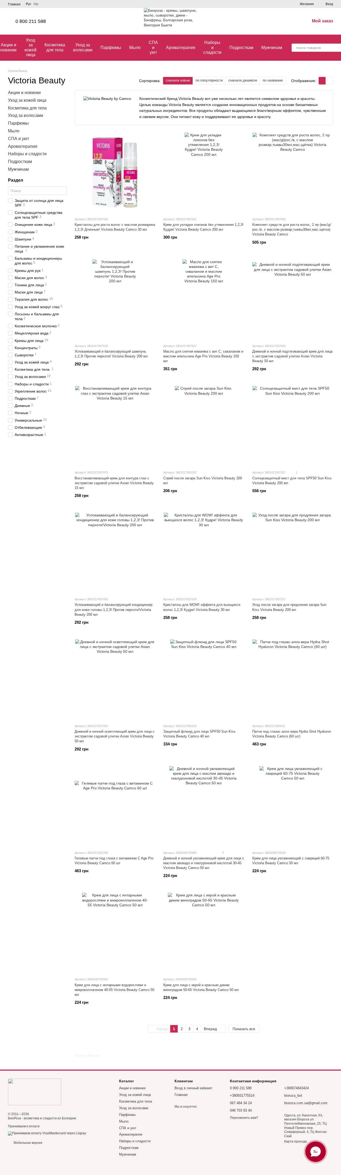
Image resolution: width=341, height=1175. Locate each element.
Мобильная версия (27, 1143)
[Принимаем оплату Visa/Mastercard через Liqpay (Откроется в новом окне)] (47, 1133)
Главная (14, 4)
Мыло (135, 47)
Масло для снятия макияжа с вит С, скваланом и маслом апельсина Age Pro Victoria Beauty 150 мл (203, 356)
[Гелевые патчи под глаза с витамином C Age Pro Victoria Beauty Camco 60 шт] (115, 806)
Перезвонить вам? (244, 1118)
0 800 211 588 (30, 21)
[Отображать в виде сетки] (322, 80)
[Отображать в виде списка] (329, 80)
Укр (35, 4)
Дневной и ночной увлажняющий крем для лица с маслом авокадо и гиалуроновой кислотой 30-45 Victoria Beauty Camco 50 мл (203, 863)
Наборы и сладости (212, 47)
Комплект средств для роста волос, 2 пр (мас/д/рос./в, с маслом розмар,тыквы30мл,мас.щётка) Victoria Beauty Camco (291, 229)
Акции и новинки (24, 92)
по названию (273, 80)
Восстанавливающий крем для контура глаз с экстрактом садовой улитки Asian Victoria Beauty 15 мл (114, 483)
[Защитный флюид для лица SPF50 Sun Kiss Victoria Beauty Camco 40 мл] (203, 679)
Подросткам (241, 47)
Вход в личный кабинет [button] (193, 1088)
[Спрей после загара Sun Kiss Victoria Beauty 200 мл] (203, 426)
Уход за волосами (82, 47)
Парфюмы (110, 47)
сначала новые (178, 80)
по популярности (209, 80)
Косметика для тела (54, 47)
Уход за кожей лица (30, 47)
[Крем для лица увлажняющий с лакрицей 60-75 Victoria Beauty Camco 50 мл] (292, 806)
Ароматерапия (180, 47)
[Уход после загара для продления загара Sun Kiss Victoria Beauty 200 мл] (292, 553)
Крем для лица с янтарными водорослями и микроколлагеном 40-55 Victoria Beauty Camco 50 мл (114, 990)
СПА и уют (153, 47)
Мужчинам (271, 47)
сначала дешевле (242, 80)
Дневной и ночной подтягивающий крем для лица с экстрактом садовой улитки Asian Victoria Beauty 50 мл (292, 356)
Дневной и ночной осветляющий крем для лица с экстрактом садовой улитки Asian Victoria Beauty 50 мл (115, 736)
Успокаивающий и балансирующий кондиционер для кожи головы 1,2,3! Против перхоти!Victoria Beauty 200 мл (113, 609)
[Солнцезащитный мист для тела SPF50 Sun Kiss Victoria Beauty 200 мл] (292, 426)
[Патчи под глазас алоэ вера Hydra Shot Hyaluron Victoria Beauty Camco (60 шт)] (292, 679)
